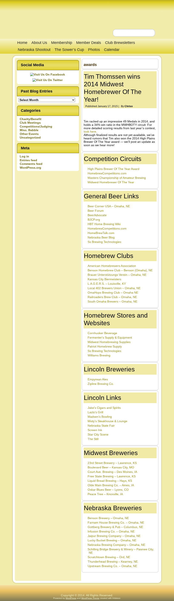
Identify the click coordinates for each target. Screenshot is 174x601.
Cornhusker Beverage (102, 333)
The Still (93, 439)
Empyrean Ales (98, 379)
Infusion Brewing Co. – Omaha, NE (111, 531)
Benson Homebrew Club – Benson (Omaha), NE (120, 270)
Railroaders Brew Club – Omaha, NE (112, 297)
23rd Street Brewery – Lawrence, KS (112, 463)
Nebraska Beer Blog (101, 237)
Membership (61, 43)
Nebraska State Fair (101, 425)
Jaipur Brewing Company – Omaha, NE (114, 536)
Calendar (111, 50)
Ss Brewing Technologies (104, 242)
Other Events (29, 134)
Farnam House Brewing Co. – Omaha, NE (116, 522)
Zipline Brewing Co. (101, 383)
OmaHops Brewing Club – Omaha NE (113, 292)
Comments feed (31, 163)
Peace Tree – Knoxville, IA (105, 494)
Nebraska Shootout (34, 50)
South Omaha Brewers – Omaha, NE (112, 301)
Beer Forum (96, 210)
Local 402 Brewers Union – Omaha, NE (114, 288)
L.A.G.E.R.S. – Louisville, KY (107, 283)
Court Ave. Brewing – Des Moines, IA (112, 472)
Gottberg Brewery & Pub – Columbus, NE (115, 527)
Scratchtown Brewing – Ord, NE (109, 557)
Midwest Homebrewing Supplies (109, 342)
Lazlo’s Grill (95, 412)
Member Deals (88, 43)
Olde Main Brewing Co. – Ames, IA (111, 485)
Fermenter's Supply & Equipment (110, 337)
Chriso (129, 106)
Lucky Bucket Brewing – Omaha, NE (112, 540)
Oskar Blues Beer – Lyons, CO (108, 489)
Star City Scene (98, 434)
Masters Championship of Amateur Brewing (117, 177)
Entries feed (28, 160)
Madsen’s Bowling (100, 416)
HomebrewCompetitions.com (107, 173)
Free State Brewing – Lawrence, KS (112, 476)
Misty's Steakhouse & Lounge (107, 421)
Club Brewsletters (120, 43)
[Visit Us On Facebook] (48, 74)
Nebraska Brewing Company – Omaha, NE (116, 544)
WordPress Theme (90, 598)
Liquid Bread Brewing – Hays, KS (110, 480)
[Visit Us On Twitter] (48, 80)
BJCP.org (94, 219)
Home (22, 43)
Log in (24, 156)
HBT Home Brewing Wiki (104, 224)
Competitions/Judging (36, 126)
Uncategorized (30, 137)
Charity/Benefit (30, 119)
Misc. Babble (29, 130)
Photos (94, 50)
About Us (39, 43)
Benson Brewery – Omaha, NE (108, 518)
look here (90, 131)
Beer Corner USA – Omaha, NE (109, 206)
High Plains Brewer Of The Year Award (113, 169)
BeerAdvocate (97, 215)
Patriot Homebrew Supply (105, 346)
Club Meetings (30, 122)
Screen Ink (95, 430)
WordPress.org (30, 167)
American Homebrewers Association (112, 266)
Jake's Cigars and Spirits (104, 407)
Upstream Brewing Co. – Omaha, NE (112, 566)
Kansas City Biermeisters (104, 279)
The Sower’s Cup (69, 50)
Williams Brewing (99, 355)
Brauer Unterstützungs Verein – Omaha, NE (117, 274)
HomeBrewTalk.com (101, 233)
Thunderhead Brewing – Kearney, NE (113, 561)
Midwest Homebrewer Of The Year (111, 182)
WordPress (71, 598)
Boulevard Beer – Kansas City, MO (111, 467)
